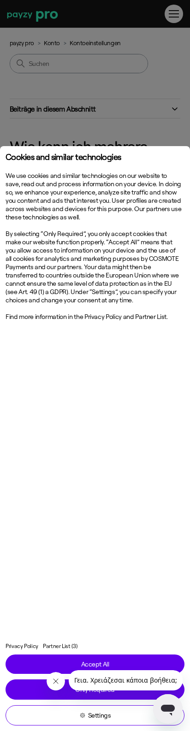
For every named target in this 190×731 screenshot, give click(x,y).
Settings (99, 715)
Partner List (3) (60, 646)
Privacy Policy (22, 646)
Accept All (95, 664)
